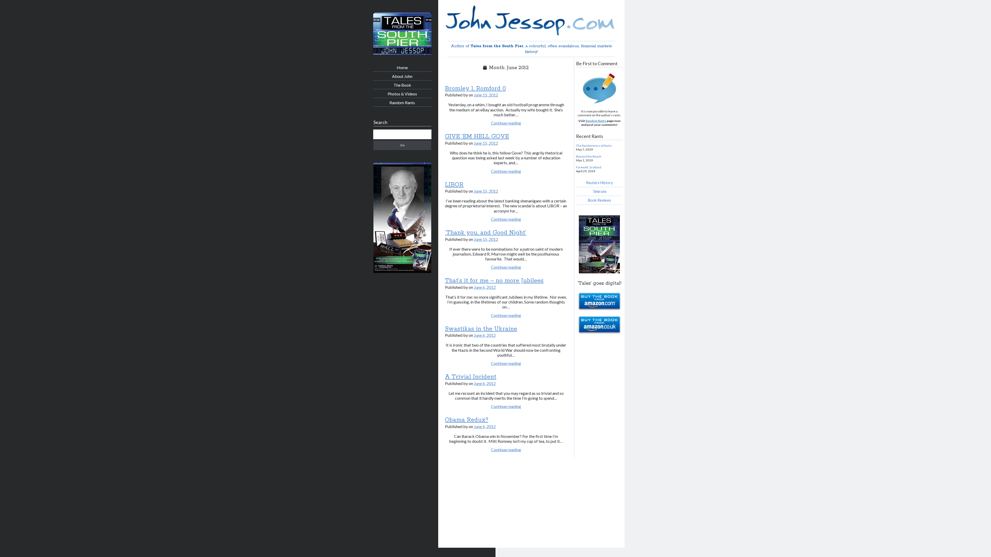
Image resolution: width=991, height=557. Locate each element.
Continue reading (506, 122)
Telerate (599, 191)
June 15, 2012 (486, 94)
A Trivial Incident (470, 377)
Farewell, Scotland (588, 167)
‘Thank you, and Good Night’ (485, 232)
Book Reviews (599, 200)
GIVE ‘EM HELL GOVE (477, 136)
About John (402, 76)
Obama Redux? (466, 420)
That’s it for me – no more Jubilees (494, 280)
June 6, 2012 (485, 287)
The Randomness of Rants (594, 146)
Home (402, 67)
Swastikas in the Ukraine (481, 329)
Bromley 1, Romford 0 (475, 88)
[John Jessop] (402, 53)
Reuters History (599, 183)
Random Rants (402, 102)
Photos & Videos (402, 93)
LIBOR (454, 185)
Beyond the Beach (588, 156)
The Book (402, 85)
